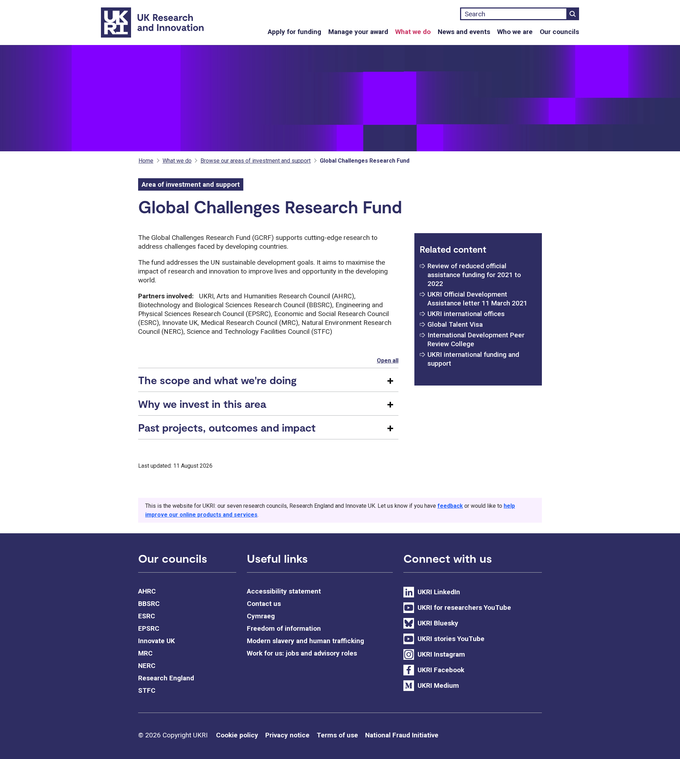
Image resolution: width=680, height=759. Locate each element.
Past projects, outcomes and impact (227, 427)
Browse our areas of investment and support (255, 160)
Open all (387, 360)
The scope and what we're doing (217, 379)
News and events (464, 32)
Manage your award (358, 32)
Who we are (515, 32)
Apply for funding (294, 32)
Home (145, 160)
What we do (413, 32)
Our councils (559, 32)
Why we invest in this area (202, 403)
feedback (450, 505)
